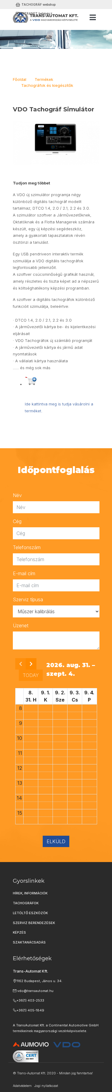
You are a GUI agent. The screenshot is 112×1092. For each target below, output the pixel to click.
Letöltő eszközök (30, 913)
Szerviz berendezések (34, 923)
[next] (31, 664)
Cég (17, 521)
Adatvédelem (22, 1086)
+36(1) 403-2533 (30, 1000)
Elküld (56, 841)
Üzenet (20, 625)
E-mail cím (24, 573)
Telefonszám (27, 547)
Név (17, 495)
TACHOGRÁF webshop (39, 4)
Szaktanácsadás (29, 942)
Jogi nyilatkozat (46, 1086)
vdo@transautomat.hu (34, 991)
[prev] (20, 664)
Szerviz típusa (28, 599)
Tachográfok (26, 903)
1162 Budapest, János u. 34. (39, 981)
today (31, 675)
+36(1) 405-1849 (30, 1010)
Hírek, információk (30, 893)
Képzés (19, 932)
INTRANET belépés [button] (35, 13)
